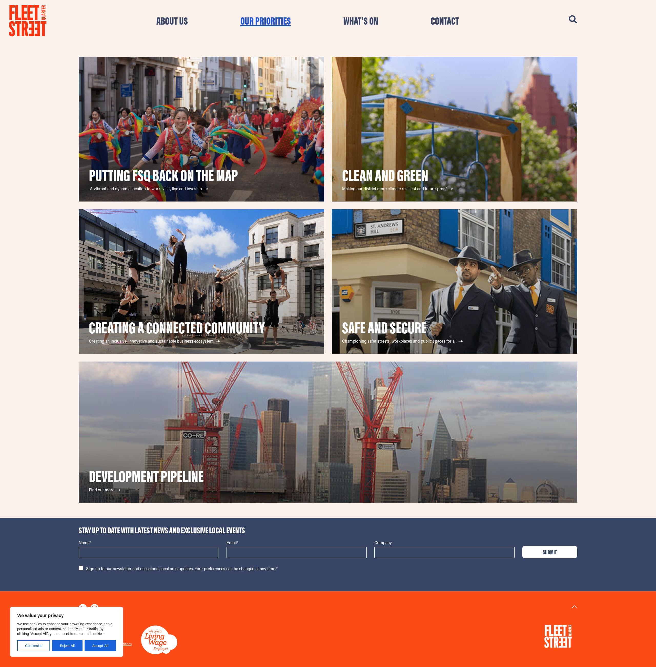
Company (383, 542)
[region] (66, 632)
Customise (33, 645)
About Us (172, 20)
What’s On (360, 20)
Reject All (67, 645)
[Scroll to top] (574, 607)
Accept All (100, 645)
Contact (445, 20)
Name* (85, 542)
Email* (232, 542)
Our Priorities (265, 20)
